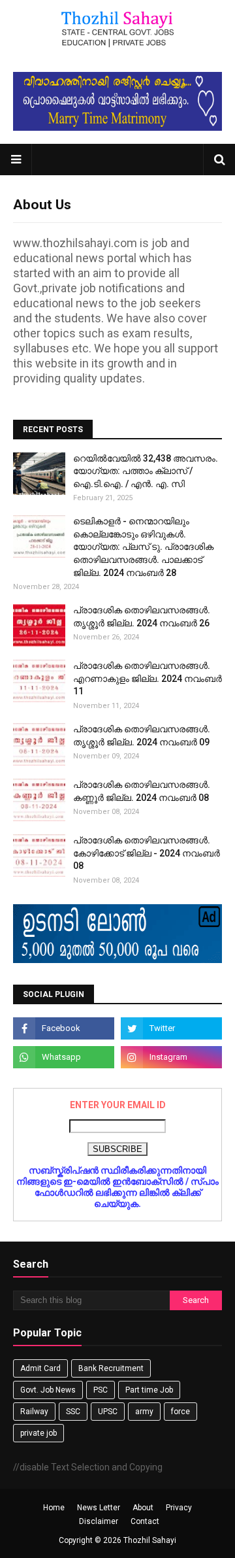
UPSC (108, 1411)
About (143, 1507)
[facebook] (63, 1028)
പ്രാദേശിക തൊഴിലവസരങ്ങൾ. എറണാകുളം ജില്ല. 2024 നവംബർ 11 (147, 678)
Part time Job (149, 1390)
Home (54, 1507)
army (144, 1411)
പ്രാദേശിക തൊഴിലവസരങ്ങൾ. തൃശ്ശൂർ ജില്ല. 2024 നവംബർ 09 (141, 735)
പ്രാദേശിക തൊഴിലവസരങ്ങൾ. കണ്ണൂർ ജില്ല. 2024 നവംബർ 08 (141, 791)
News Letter (98, 1507)
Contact (145, 1521)
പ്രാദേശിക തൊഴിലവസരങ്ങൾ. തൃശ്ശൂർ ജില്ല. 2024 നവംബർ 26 (141, 616)
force (180, 1411)
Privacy (179, 1507)
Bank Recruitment (111, 1368)
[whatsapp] (63, 1057)
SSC (73, 1411)
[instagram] (171, 1057)
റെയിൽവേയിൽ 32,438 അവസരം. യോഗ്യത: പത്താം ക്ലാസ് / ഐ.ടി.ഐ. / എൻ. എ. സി (145, 471)
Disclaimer (98, 1521)
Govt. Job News (48, 1390)
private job (38, 1433)
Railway (34, 1411)
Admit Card (40, 1368)
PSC (100, 1390)
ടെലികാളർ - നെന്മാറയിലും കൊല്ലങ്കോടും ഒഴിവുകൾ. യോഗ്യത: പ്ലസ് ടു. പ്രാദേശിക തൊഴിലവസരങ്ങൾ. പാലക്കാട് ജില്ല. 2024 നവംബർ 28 (143, 546)
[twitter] (171, 1028)
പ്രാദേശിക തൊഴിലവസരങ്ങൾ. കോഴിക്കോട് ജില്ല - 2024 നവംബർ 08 (146, 853)
